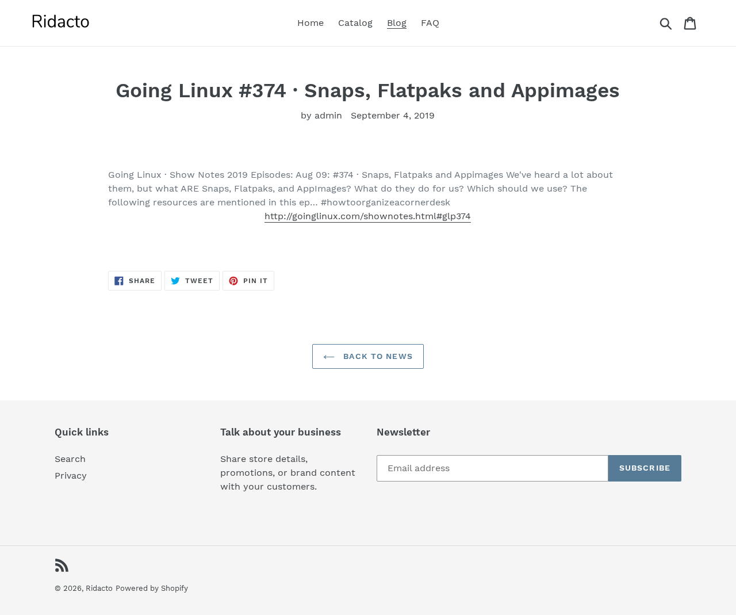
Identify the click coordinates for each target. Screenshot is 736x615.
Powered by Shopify (152, 588)
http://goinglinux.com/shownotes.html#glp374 (367, 216)
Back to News (376, 356)
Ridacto (99, 588)
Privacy (71, 475)
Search (70, 458)
